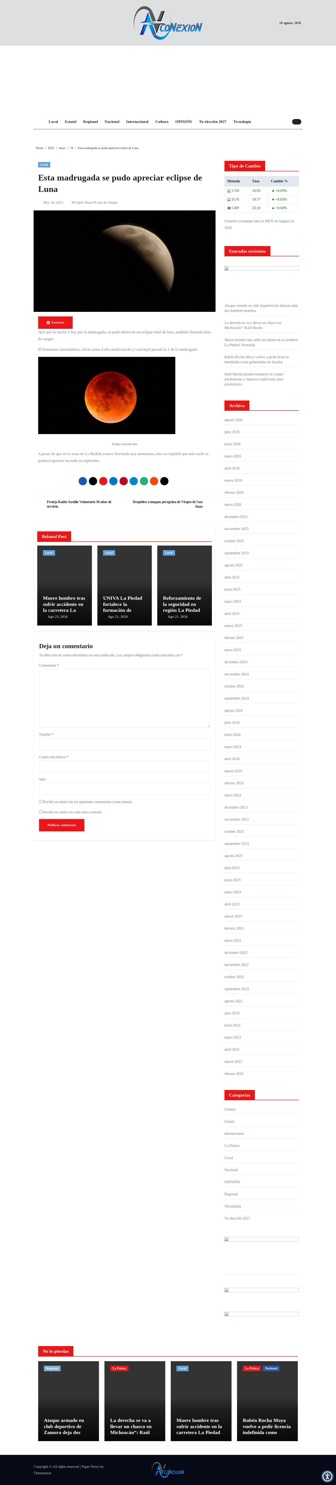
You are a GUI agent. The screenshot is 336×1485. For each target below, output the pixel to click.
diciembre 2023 (236, 807)
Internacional (137, 122)
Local (53, 122)
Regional (90, 122)
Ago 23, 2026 (58, 616)
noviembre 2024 (236, 674)
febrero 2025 (233, 638)
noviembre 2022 (236, 965)
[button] (327, 1476)
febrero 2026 (233, 492)
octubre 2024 (234, 686)
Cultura (162, 122)
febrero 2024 (233, 783)
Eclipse (78, 202)
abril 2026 (232, 468)
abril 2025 (232, 613)
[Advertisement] (168, 80)
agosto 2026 (233, 420)
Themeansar (42, 1473)
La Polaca (231, 1146)
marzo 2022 (233, 1061)
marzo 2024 (233, 771)
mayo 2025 (232, 601)
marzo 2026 (233, 480)
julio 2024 (232, 722)
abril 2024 (232, 759)
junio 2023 (232, 880)
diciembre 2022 (236, 953)
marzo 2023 (233, 916)
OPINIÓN (183, 122)
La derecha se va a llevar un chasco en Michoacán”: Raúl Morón (131, 1429)
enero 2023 (232, 940)
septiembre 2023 (236, 844)
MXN (269, 221)
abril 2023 (232, 904)
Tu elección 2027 (213, 122)
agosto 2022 (233, 1001)
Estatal (71, 122)
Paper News (90, 1467)
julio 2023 (232, 868)
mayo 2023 (232, 892)
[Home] (40, 122)
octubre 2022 (234, 977)
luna (89, 202)
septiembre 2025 (236, 553)
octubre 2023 (234, 831)
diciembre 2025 (236, 517)
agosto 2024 (233, 710)
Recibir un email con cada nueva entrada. (72, 812)
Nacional (112, 122)
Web (42, 779)
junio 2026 (232, 444)
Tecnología (242, 122)
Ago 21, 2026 (118, 616)
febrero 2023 (233, 928)
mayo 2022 (232, 1037)
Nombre (46, 734)
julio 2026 (232, 432)
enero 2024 (232, 795)
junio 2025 (232, 589)
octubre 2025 (234, 541)
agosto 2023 (233, 856)
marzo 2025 (233, 626)
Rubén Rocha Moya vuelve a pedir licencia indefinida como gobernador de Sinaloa (267, 1429)
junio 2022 (232, 1025)
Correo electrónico (54, 757)
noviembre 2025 (236, 529)
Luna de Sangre (106, 202)
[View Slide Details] (261, 1293)
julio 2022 (232, 1013)
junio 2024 (232, 735)
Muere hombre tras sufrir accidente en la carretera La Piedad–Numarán (64, 607)
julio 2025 (232, 577)
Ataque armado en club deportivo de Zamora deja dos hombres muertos (64, 1429)
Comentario (49, 665)
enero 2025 (232, 650)
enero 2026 (232, 504)
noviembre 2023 (236, 819)
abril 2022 (232, 1049)
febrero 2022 (233, 1074)
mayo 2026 (232, 456)
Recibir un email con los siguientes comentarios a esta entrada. (88, 802)
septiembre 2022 (236, 989)
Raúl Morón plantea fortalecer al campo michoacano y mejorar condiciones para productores (253, 379)
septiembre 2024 (236, 698)
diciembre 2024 (236, 662)
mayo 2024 (232, 747)
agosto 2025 (233, 565)
